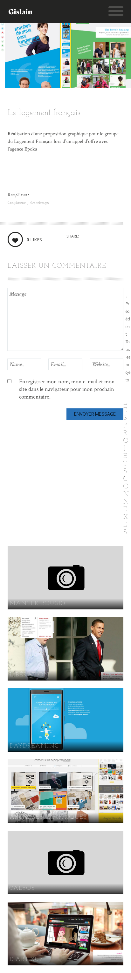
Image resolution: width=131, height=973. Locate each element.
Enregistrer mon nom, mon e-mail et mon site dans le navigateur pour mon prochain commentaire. (67, 389)
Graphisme (17, 202)
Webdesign (39, 202)
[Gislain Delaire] (22, 11)
